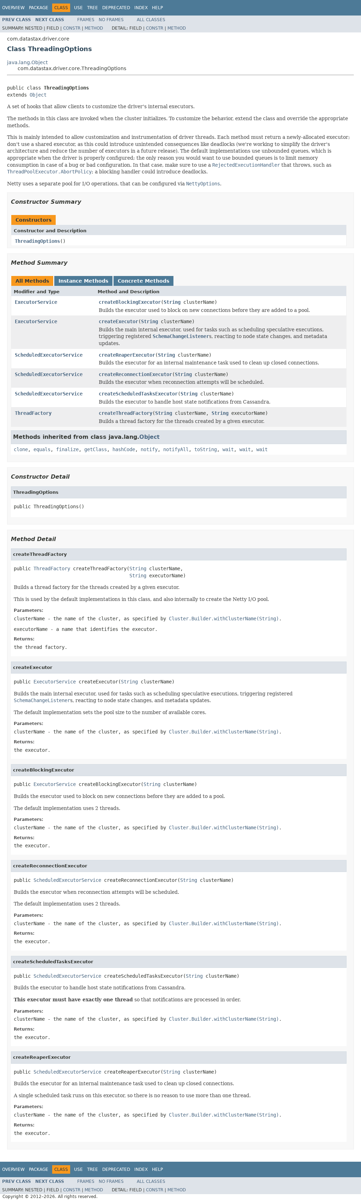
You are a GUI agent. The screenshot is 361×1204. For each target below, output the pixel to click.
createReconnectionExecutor (135, 374)
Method (94, 28)
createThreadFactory (125, 413)
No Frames (111, 19)
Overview (13, 7)
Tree (92, 7)
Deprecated (116, 7)
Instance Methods (83, 281)
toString (205, 449)
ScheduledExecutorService (48, 355)
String (172, 302)
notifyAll (176, 449)
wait (228, 449)
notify (149, 449)
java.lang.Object (27, 62)
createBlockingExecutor (130, 302)
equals (41, 449)
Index (141, 7)
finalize (67, 449)
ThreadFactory (33, 413)
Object (38, 95)
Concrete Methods (143, 281)
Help (157, 7)
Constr (71, 28)
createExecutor (118, 321)
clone (21, 449)
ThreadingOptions (37, 241)
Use (78, 7)
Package (38, 7)
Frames (85, 19)
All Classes (151, 19)
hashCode (123, 449)
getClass (95, 449)
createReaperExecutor (127, 355)
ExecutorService (36, 302)
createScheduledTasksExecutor (138, 394)
